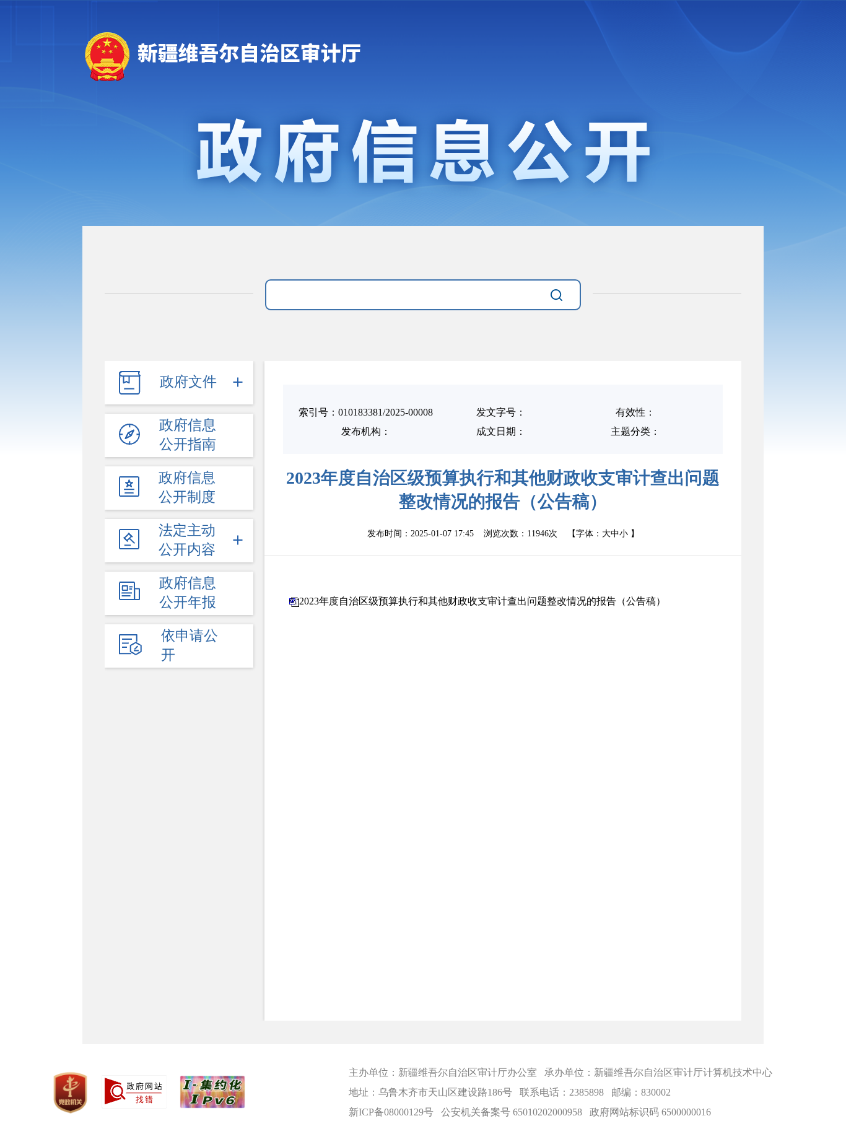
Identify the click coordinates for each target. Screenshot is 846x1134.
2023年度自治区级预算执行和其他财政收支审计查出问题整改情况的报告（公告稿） (482, 601)
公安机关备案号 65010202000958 (511, 1112)
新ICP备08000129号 (391, 1112)
